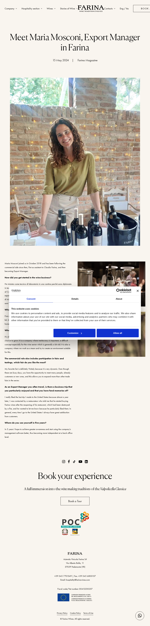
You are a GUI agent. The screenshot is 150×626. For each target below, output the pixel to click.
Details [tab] (75, 298)
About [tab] (119, 298)
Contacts (108, 8)
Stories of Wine (67, 8)
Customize (72, 333)
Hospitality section (31, 8)
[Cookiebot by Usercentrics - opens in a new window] (118, 291)
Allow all (117, 333)
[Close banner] (138, 291)
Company (9, 8)
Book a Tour (75, 501)
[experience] (91, 8)
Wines (50, 8)
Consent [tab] (31, 298)
